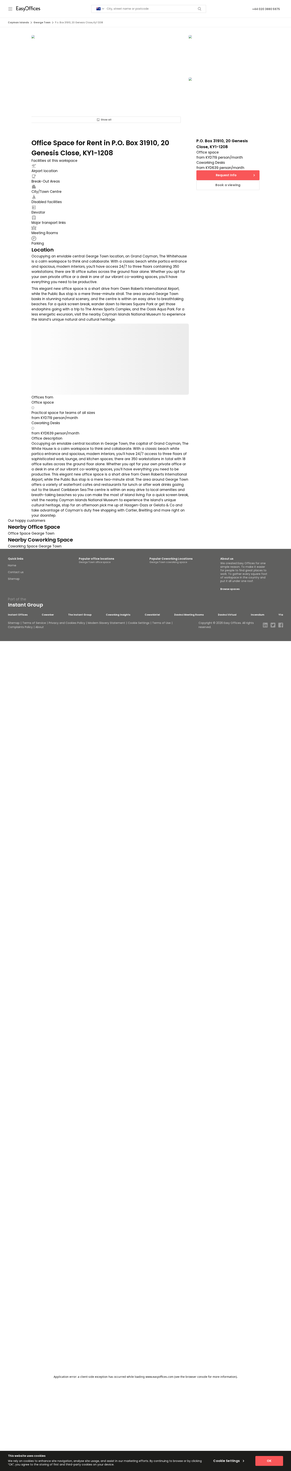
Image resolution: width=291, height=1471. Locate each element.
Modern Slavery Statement (106, 623)
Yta (281, 614)
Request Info (226, 175)
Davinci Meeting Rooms (189, 614)
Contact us (16, 572)
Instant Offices (18, 614)
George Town (41, 22)
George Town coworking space (168, 562)
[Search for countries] (100, 8)
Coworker (48, 614)
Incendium (257, 614)
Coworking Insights (118, 614)
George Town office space (94, 562)
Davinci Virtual (227, 614)
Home (12, 565)
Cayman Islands (18, 22)
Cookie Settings (138, 623)
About (39, 627)
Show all (106, 119)
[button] (32, 407)
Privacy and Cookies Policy (67, 623)
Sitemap (14, 579)
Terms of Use (161, 623)
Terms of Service (34, 623)
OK (269, 1461)
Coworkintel (152, 614)
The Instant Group (80, 614)
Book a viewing (227, 185)
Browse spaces (230, 589)
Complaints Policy (20, 627)
